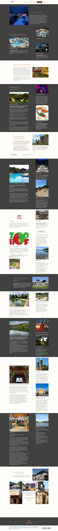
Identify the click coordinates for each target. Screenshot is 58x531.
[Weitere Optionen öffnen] (47, 2)
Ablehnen (49, 528)
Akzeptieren (44, 528)
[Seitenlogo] (12, 2)
